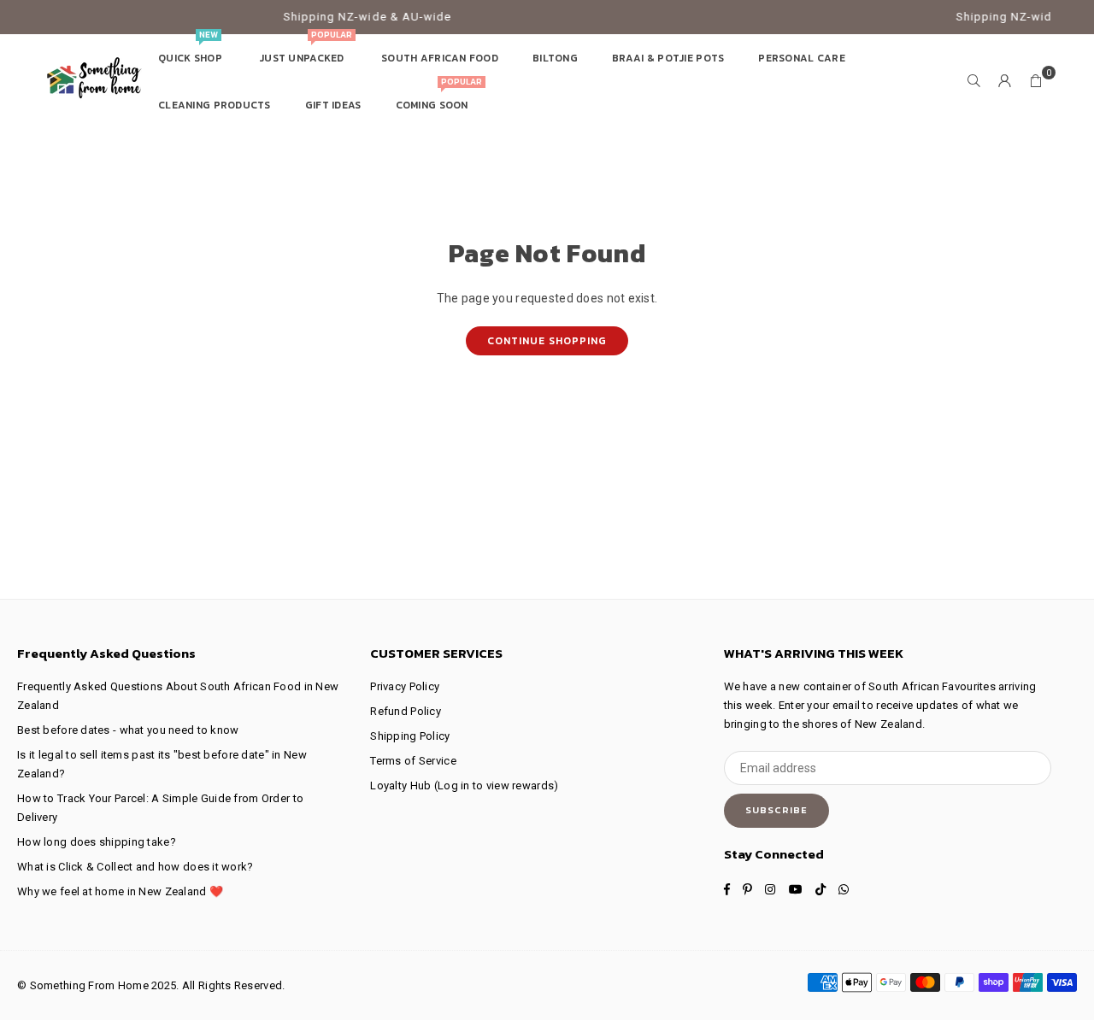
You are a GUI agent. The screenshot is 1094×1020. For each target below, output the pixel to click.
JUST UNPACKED (305, 50)
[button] (1035, 81)
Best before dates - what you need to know (127, 730)
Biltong (555, 58)
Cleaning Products (214, 105)
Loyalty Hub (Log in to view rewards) (464, 785)
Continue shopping (547, 341)
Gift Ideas (333, 105)
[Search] (974, 81)
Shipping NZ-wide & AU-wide (353, 16)
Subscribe (776, 810)
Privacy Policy (404, 686)
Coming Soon (439, 97)
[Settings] (1005, 81)
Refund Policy (405, 711)
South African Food (439, 58)
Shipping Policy (410, 736)
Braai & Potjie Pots (668, 58)
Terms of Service (413, 760)
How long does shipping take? (96, 841)
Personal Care (801, 58)
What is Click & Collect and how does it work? (135, 866)
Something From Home (89, 985)
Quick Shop (191, 50)
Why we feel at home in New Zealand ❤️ (120, 891)
